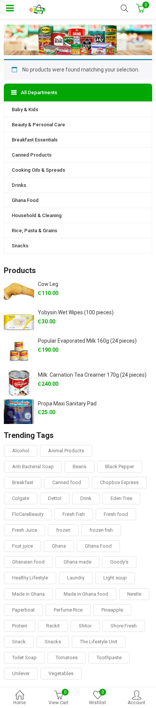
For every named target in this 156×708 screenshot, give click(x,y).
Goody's (119, 562)
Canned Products (31, 155)
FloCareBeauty (28, 514)
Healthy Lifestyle (30, 578)
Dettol (54, 498)
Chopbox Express (119, 482)
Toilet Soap (24, 657)
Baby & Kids (25, 109)
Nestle (134, 594)
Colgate (20, 498)
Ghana (59, 546)
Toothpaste (109, 657)
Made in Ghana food (86, 594)
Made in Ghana (28, 594)
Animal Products (66, 450)
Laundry (75, 578)
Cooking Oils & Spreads (38, 170)
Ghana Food (25, 200)
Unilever (21, 673)
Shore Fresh (124, 626)
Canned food (66, 482)
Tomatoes (67, 657)
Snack (19, 641)
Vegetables (60, 673)
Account (136, 702)
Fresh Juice (24, 530)
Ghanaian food (28, 562)
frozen (63, 530)
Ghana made (77, 562)
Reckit (53, 626)
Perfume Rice (68, 610)
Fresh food (116, 514)
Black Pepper (119, 466)
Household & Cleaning (37, 215)
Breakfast (22, 482)
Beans (79, 466)
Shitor (85, 626)
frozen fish (101, 530)
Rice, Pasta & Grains (34, 230)
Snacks (20, 245)
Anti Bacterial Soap (33, 466)
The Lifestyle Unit (98, 641)
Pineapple (112, 610)
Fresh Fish (73, 514)
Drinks (19, 185)
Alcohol (20, 450)
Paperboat (23, 610)
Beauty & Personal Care (38, 124)
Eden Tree (121, 498)
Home (19, 702)
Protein (19, 626)
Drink (86, 498)
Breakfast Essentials (35, 140)
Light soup (115, 578)
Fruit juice (22, 546)
